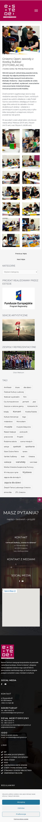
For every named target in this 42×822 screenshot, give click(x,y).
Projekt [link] (20, 437)
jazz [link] (34, 402)
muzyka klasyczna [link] (23, 427)
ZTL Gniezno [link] (20, 492)
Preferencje (21, 814)
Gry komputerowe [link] (11, 402)
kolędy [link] (6, 412)
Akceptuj (21, 802)
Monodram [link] (21, 422)
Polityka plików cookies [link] (21, 819)
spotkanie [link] (30, 446)
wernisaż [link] (33, 462)
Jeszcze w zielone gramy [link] (14, 406)
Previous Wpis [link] (21, 254)
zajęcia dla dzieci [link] (12, 482)
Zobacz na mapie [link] (6, 703)
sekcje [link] (6, 447)
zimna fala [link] (8, 492)
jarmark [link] (26, 402)
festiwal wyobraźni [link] (11, 397)
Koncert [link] (17, 411)
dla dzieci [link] (27, 387)
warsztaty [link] (20, 462)
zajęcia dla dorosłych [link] (12, 477)
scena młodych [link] (26, 442)
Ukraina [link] (32, 457)
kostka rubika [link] (8, 69)
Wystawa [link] (27, 472)
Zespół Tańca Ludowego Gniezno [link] (17, 488)
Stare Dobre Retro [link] (11, 452)
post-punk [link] (23, 432)
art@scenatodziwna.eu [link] (22, 567)
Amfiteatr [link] (8, 387)
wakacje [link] (7, 462)
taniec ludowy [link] (10, 456)
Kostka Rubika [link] (31, 412)
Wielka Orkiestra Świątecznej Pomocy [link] (18, 467)
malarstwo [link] (8, 421)
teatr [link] (23, 457)
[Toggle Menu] (36, 10)
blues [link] (17, 387)
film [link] (24, 397)
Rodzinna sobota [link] (10, 442)
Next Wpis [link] (21, 259)
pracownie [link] (8, 437)
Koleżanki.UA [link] (32, 406)
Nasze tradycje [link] (10, 432)
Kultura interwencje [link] (11, 417)
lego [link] (24, 417)
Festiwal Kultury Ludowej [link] (14, 392)
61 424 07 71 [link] (22, 564)
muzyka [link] (8, 427)
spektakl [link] (17, 446)
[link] (9, 10)
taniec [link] (25, 452)
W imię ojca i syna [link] (11, 472)
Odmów (21, 808)
